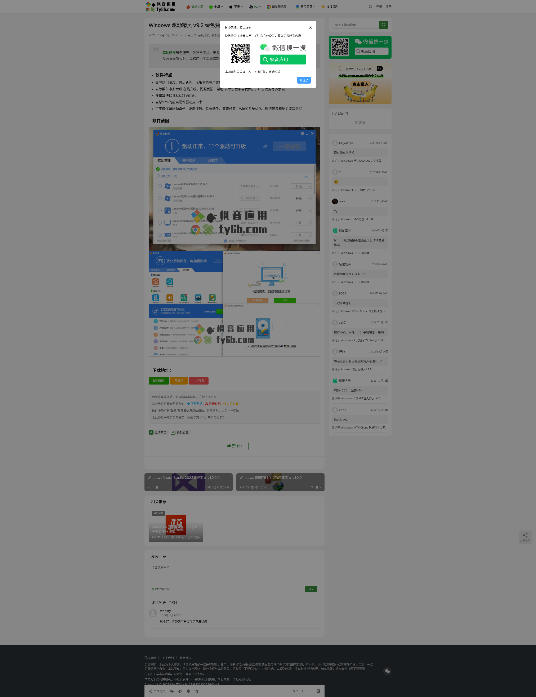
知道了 (304, 80)
